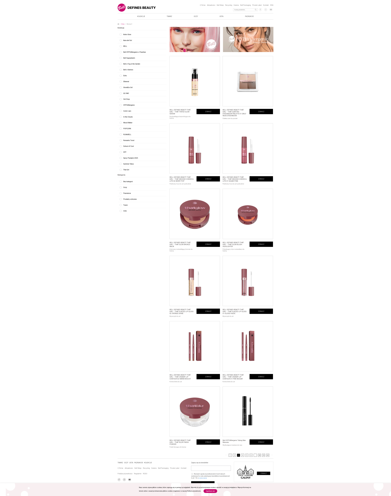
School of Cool (128, 146)
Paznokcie (249, 16)
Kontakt (266, 5)
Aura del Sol (127, 40)
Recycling (228, 5)
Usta (221, 16)
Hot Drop (126, 99)
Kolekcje (141, 16)
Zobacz (263, 473)
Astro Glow (127, 34)
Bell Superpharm (129, 58)
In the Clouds (128, 117)
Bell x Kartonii (128, 70)
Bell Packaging (245, 5)
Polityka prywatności (125, 474)
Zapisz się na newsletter (199, 463)
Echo (125, 76)
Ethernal (126, 81)
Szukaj (254, 9)
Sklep (123, 24)
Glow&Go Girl (128, 87)
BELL (125, 46)
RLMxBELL (127, 134)
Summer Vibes (128, 164)
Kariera (236, 5)
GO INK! (126, 93)
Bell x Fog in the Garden (131, 64)
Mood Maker (127, 123)
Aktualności (211, 5)
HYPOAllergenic (129, 105)
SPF (124, 152)
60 (268, 455)
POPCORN (127, 129)
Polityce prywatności (194, 491)
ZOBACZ (208, 112)
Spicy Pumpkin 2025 (130, 158)
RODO (145, 474)
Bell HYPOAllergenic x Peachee (134, 52)
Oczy (196, 16)
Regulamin (137, 474)
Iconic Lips (127, 111)
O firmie (202, 5)
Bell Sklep (220, 5)
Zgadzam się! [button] (210, 491)
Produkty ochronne (130, 199)
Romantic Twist (128, 140)
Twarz (169, 16)
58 (259, 455)
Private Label (257, 5)
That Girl (126, 170)
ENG (271, 5)
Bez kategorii (128, 182)
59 (264, 455)
